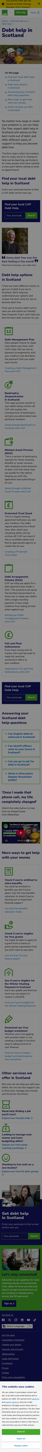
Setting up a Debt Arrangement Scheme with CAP (16, 618)
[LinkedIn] (22, 1320)
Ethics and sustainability (13, 1377)
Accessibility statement (13, 1340)
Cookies (5, 1372)
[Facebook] (3, 1320)
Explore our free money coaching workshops (15, 1146)
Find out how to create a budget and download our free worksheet (18, 1056)
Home (5, 21)
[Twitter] (9, 1320)
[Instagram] (15, 1320)
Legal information (10, 1358)
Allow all (21, 1431)
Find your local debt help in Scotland (21, 78)
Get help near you (19, 21)
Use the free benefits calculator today (16, 910)
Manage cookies (21, 1446)
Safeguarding (8, 1354)
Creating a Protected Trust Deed (16, 553)
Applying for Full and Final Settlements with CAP (19, 670)
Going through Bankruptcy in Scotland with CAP (20, 426)
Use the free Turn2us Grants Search (16, 957)
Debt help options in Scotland (17, 86)
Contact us (7, 1315)
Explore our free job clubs (16, 1118)
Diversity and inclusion (12, 1349)
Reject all (21, 1438)
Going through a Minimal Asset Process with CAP (18, 490)
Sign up (8, 1303)
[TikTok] (34, 1320)
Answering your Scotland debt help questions (21, 93)
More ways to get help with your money (20, 101)
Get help (21, 12)
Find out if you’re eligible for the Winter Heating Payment (20, 1004)
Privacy (5, 1368)
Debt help (7, 23)
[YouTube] (28, 1320)
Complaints (7, 1363)
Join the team (8, 1335)
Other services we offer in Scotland (20, 108)
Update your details (11, 1344)
